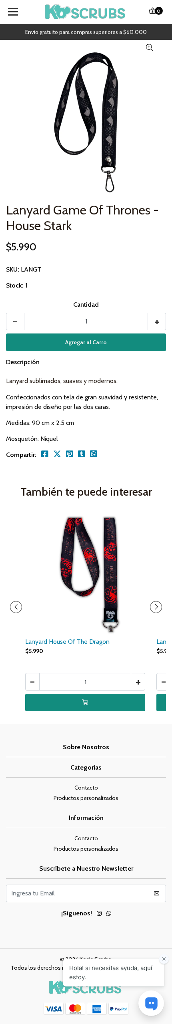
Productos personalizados (86, 798)
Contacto (86, 787)
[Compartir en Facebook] (44, 454)
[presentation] (16, 607)
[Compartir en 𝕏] (57, 454)
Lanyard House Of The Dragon (67, 641)
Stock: (15, 285)
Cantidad (86, 304)
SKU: (12, 269)
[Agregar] (85, 702)
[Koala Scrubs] (86, 12)
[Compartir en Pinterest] (69, 454)
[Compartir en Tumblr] (81, 454)
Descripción (23, 362)
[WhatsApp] (108, 914)
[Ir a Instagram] (99, 914)
